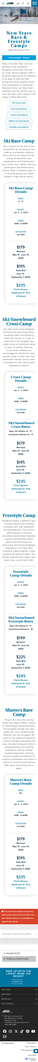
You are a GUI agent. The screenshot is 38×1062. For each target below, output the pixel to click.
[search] (23, 3)
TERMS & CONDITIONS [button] (17, 958)
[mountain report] (18, 3)
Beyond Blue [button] (7, 999)
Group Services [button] (7, 1004)
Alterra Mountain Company (8, 1043)
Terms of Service (30, 1046)
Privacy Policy (31, 1043)
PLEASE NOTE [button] (13, 953)
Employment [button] (6, 994)
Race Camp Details (19, 109)
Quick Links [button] (6, 989)
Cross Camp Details (19, 115)
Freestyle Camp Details (19, 121)
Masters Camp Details (19, 127)
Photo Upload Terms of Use (28, 1051)
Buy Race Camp (19, 103)
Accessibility (32, 1055)
